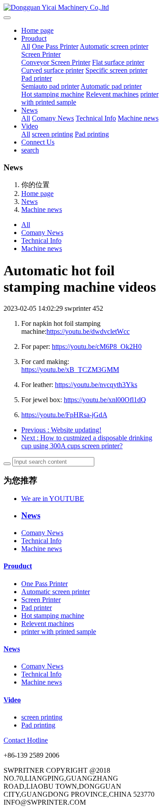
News (29, 110)
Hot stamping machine (52, 94)
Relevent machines (112, 94)
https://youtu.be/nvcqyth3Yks (96, 384)
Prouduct (33, 38)
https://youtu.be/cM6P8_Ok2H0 (97, 346)
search (30, 150)
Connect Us (37, 142)
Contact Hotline (26, 740)
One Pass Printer (55, 46)
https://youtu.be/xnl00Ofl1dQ (105, 399)
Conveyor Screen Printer (55, 62)
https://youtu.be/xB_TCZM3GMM (70, 369)
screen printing (52, 134)
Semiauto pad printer (50, 86)
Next (86, 442)
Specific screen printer (116, 70)
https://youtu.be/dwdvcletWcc (88, 331)
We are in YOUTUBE (52, 498)
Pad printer (36, 78)
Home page (37, 30)
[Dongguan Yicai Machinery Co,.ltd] (83, 8)
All (25, 46)
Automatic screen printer (114, 46)
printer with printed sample (58, 631)
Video (29, 126)
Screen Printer (41, 54)
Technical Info (96, 118)
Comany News (53, 118)
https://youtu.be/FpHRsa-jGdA (64, 415)
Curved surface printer (52, 70)
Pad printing (92, 134)
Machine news (138, 118)
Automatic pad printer (111, 86)
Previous (61, 430)
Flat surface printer (118, 62)
